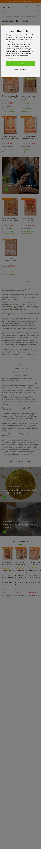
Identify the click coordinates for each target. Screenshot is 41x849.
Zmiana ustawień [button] (20, 69)
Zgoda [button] (20, 63)
